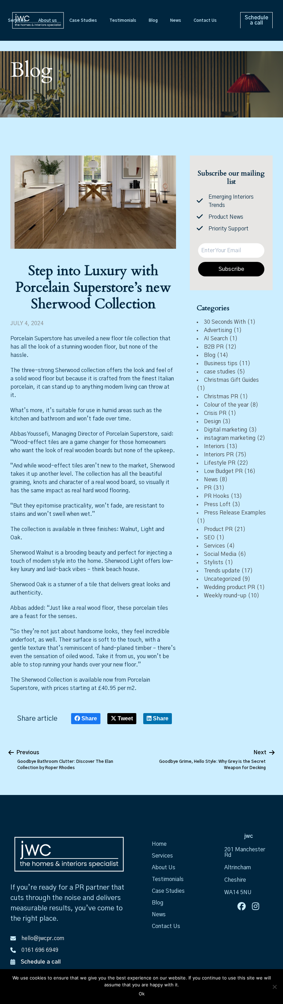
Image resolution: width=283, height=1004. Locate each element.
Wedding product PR (229, 587)
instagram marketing (229, 438)
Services (214, 546)
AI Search (216, 338)
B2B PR (214, 347)
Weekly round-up (225, 595)
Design (212, 421)
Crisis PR (215, 413)
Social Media (220, 554)
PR (208, 488)
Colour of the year (226, 405)
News (211, 479)
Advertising (218, 330)
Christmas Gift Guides (231, 380)
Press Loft (217, 504)
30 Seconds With (225, 322)
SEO (209, 537)
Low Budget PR (223, 471)
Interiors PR (219, 454)
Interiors (214, 446)
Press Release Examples (235, 512)
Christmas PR (221, 396)
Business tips (220, 363)
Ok (142, 993)
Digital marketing (225, 430)
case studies (219, 372)
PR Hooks (216, 496)
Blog (209, 355)
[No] (274, 986)
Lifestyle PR (219, 463)
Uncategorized (222, 579)
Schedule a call (41, 962)
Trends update (222, 571)
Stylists (213, 562)
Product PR (218, 529)
